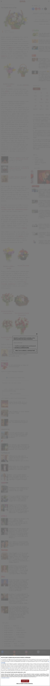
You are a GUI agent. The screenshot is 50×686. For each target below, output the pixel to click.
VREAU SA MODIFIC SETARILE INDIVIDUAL (24, 683)
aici (9, 668)
